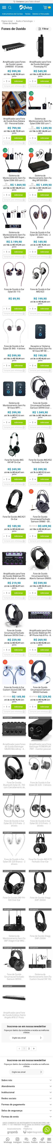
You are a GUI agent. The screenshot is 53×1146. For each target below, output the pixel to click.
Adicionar (18, 81)
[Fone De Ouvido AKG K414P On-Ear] (14, 459)
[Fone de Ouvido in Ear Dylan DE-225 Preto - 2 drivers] (40, 231)
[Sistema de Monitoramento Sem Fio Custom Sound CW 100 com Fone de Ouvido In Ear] (40, 964)
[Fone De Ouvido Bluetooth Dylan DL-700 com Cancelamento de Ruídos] (14, 772)
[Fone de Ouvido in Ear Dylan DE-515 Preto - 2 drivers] (40, 810)
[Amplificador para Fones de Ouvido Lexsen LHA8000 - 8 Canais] (14, 61)
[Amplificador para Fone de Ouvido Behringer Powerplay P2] (40, 61)
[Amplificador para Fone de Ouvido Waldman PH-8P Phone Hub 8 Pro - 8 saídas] (40, 629)
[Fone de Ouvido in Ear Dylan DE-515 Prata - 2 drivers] (14, 810)
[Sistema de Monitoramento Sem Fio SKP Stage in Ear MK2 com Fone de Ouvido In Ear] (14, 925)
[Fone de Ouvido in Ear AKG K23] (40, 288)
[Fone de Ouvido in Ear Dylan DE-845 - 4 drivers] (14, 345)
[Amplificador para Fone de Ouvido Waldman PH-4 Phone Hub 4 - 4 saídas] (14, 573)
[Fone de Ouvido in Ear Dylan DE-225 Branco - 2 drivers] (14, 849)
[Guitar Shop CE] (25, 7)
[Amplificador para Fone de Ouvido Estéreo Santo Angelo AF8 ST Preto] (14, 1002)
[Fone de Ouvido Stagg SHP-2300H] (40, 925)
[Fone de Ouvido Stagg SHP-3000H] (40, 887)
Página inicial (7, 21)
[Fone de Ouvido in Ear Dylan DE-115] (14, 288)
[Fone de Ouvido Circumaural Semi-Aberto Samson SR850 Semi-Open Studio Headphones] (40, 573)
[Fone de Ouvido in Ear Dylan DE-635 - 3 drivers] (40, 772)
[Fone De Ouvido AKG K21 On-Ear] (14, 516)
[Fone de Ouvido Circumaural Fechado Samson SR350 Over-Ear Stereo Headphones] (14, 629)
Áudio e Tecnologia (24, 21)
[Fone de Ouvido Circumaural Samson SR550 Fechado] (40, 686)
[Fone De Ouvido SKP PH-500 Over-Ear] (14, 887)
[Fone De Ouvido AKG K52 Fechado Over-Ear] (40, 459)
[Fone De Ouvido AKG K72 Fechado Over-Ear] (40, 849)
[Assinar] (41, 1037)
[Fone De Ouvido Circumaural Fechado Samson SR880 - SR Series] (40, 516)
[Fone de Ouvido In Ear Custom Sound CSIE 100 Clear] (14, 686)
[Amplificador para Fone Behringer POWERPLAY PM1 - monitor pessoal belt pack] (40, 734)
